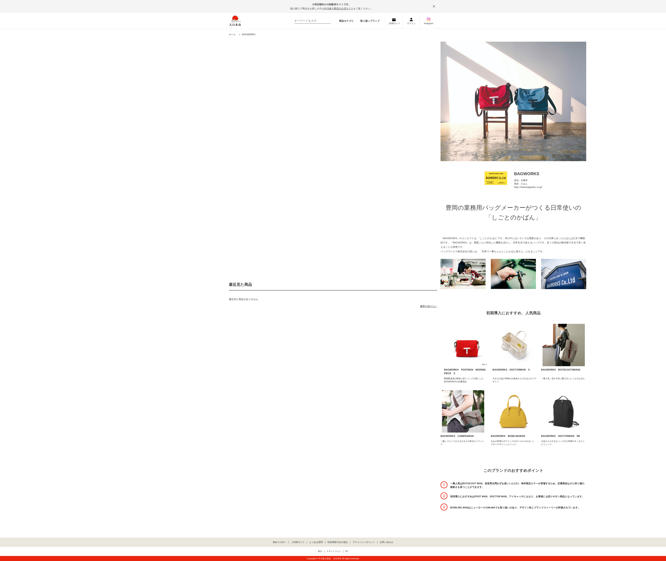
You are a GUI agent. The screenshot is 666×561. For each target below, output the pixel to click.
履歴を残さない (428, 306)
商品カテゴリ (346, 20)
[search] (326, 20)
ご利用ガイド (394, 23)
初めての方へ (279, 542)
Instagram (428, 23)
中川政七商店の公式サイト (338, 8)
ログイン (411, 23)
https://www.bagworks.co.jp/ (528, 187)
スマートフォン (333, 551)
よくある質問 (316, 542)
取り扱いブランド (370, 20)
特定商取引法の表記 (337, 542)
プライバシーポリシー (363, 542)
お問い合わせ (386, 542)
